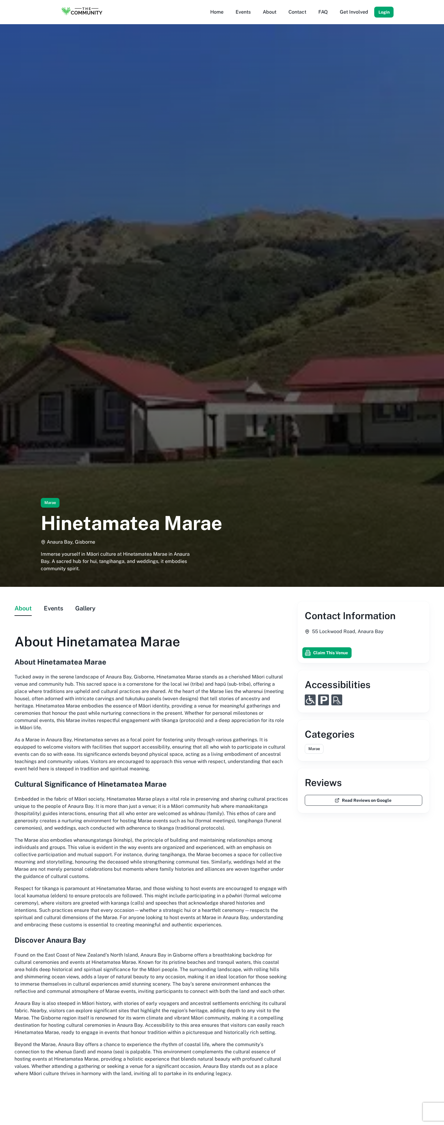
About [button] (269, 12)
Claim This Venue (330, 652)
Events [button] (243, 12)
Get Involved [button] (354, 12)
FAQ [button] (323, 12)
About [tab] (23, 608)
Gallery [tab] (85, 608)
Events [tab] (53, 608)
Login (384, 12)
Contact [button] (297, 12)
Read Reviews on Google (366, 800)
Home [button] (217, 12)
